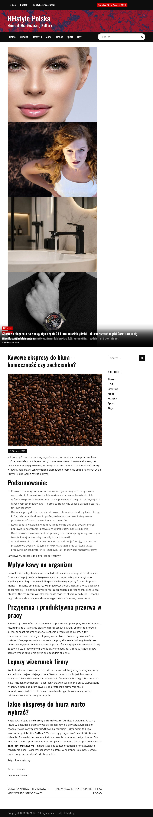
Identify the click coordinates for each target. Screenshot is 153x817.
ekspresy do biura (32, 491)
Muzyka (23, 37)
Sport (70, 37)
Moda (49, 37)
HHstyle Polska (29, 18)
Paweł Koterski (20, 775)
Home (12, 37)
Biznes (59, 37)
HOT (110, 384)
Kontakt (24, 5)
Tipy (79, 37)
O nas (13, 5)
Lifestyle (37, 37)
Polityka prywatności (44, 5)
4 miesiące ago (10, 342)
